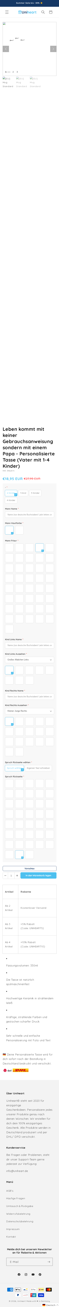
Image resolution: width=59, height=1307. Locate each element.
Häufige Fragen (15, 1198)
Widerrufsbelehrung (18, 1213)
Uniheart (21, 1301)
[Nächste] (53, 49)
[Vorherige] (6, 49)
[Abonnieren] (49, 1262)
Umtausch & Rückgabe (19, 1206)
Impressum (13, 1229)
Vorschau (29, 868)
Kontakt (11, 1236)
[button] (7, 12)
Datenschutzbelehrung (19, 1221)
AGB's (9, 1190)
